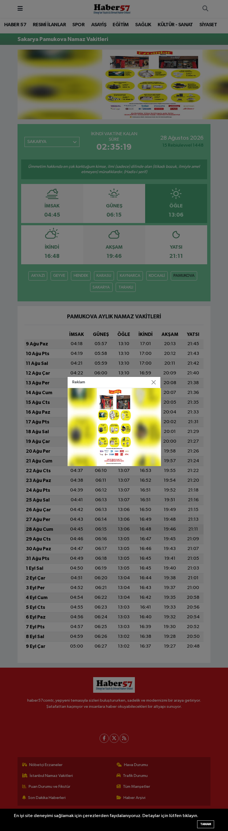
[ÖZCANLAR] (114, 427)
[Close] (153, 382)
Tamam (205, 824)
